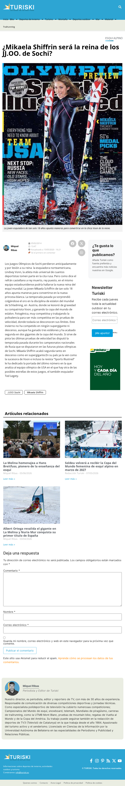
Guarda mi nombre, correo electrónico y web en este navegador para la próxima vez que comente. (58, 642)
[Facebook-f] (91, 761)
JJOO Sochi (13, 392)
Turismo (49, 19)
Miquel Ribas (31, 686)
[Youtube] (120, 761)
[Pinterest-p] (103, 761)
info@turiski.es (22, 772)
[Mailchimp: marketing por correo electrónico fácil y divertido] (115, 334)
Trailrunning (9, 26)
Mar (98, 19)
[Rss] (108, 761)
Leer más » (9, 478)
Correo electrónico (16, 625)
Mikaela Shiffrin (35, 392)
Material (109, 19)
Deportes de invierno (29, 19)
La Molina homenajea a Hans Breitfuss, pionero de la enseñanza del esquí (31, 466)
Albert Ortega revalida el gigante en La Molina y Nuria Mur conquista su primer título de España (29, 532)
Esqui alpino (114, 38)
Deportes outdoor (81, 19)
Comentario (11, 570)
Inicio (5, 19)
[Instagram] (97, 761)
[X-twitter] (114, 761)
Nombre (9, 611)
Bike (12, 19)
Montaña (62, 19)
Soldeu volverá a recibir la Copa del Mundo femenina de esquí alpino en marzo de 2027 (91, 466)
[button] (120, 7)
